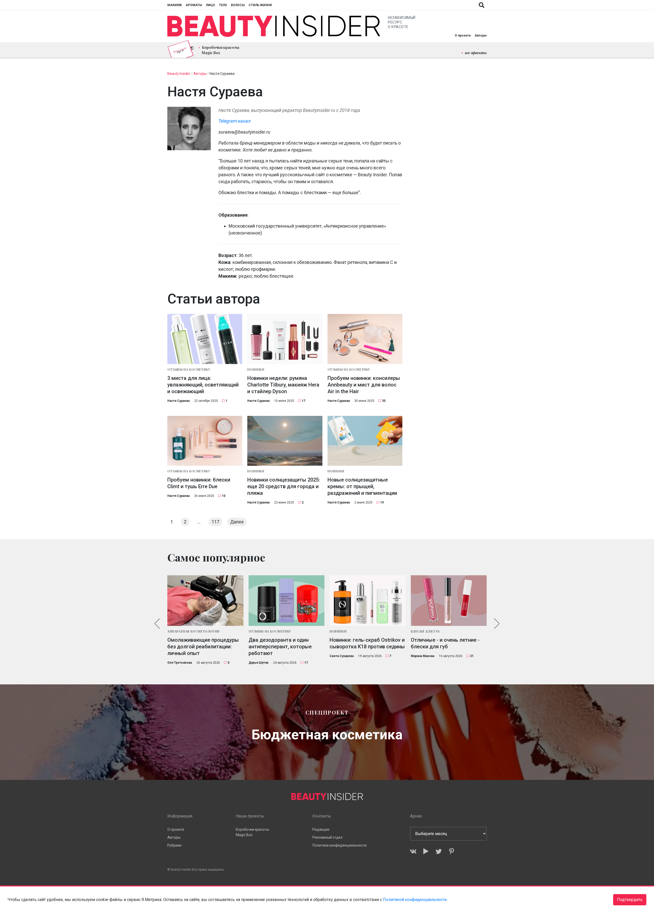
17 (303, 400)
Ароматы (194, 5)
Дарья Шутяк (258, 662)
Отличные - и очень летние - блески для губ (445, 643)
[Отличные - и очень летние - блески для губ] (449, 600)
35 (384, 400)
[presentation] (157, 623)
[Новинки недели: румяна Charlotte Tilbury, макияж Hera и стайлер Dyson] (284, 339)
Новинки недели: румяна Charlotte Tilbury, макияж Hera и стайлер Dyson (283, 384)
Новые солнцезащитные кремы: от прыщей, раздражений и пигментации (362, 486)
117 (215, 521)
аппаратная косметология (193, 631)
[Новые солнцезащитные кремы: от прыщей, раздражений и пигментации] (365, 441)
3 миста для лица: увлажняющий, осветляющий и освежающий (203, 384)
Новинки (255, 369)
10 (223, 495)
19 (382, 502)
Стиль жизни (260, 5)
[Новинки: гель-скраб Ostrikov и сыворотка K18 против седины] (368, 600)
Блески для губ (425, 631)
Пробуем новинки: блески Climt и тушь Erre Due (198, 483)
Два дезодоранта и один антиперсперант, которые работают (280, 646)
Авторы (481, 35)
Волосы (238, 5)
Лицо (210, 5)
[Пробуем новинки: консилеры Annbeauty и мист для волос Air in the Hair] (365, 339)
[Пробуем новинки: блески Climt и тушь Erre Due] (204, 441)
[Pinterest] (451, 851)
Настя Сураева (178, 401)
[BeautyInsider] (273, 26)
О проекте (463, 35)
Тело (223, 5)
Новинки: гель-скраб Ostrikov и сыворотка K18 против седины (367, 643)
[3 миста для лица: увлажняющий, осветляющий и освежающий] (204, 339)
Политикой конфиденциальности (415, 899)
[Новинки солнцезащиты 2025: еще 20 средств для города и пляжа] (284, 441)
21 (472, 656)
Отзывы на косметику (188, 369)
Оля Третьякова (179, 662)
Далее (237, 521)
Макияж (174, 5)
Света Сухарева (342, 656)
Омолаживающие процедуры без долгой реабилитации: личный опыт (203, 646)
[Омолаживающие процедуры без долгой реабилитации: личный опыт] (205, 600)
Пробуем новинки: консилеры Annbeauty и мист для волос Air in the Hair (364, 384)
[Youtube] (426, 851)
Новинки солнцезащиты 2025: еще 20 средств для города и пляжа (283, 486)
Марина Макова (422, 656)
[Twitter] (439, 851)
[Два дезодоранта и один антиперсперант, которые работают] (287, 600)
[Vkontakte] (413, 851)
